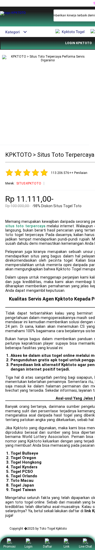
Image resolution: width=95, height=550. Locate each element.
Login (28, 546)
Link (66, 546)
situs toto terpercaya (25, 226)
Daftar (47, 546)
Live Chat (85, 546)
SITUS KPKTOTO (28, 183)
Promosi (9, 546)
